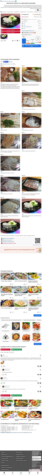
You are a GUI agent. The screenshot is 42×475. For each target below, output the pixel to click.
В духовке (16, 330)
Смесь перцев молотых (27, 26)
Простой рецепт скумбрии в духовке (7, 295)
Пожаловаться (4, 11)
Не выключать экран (37, 14)
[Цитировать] (38, 366)
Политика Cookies (4, 458)
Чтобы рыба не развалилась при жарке (21, 408)
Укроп (24, 25)
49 (19, 40)
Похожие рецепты (10, 11)
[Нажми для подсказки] (35, 32)
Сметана (24, 21)
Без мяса (16, 341)
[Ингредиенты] (41, 466)
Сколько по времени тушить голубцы (21, 420)
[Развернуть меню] (41, 470)
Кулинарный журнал (20, 458)
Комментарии (16, 11)
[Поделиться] (41, 468)
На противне (36, 341)
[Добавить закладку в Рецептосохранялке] (17, 41)
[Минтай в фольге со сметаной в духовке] (4, 36)
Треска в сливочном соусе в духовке (21, 308)
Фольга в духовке (5, 330)
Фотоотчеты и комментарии (6, 467)
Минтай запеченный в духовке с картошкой (33, 281)
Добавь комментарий (17, 349)
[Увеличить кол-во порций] (40, 16)
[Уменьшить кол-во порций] (40, 17)
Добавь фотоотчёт (6, 349)
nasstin (6, 369)
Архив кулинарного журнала (21, 460)
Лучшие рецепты (19, 452)
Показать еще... (37, 315)
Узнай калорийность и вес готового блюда (31, 46)
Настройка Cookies (4, 460)
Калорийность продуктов (20, 456)
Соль (24, 28)
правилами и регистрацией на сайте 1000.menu (36, 465)
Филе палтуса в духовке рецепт (33, 295)
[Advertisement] (10, 49)
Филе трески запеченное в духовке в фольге (20, 295)
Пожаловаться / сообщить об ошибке (9, 243)
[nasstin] (3, 370)
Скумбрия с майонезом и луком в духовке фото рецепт (33, 309)
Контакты (3, 462)
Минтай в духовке (26, 341)
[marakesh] (2, 378)
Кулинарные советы (19, 454)
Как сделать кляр (5, 419)
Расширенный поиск (5, 465)
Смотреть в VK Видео (11, 32)
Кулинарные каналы (5, 469)
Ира (4, 354)
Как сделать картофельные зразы (34, 420)
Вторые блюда (5, 341)
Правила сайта (4, 454)
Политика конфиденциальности (7, 456)
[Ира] (2, 355)
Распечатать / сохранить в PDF (8, 241)
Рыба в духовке (36, 330)
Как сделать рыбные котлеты (32, 408)
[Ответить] (40, 366)
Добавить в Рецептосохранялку (8, 238)
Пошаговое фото (23, 11)
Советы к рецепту (30, 11)
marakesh (5, 377)
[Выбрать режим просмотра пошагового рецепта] (2, 83)
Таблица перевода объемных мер (28, 30)
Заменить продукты (25, 16)
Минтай (24, 19)
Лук (24, 23)
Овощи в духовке (26, 330)
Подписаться (37, 459)
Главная (2, 452)
